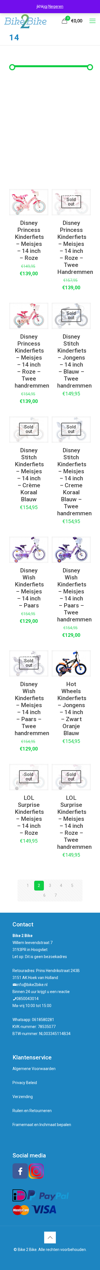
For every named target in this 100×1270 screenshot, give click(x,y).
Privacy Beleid (24, 1082)
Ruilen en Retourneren (32, 1110)
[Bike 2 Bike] (25, 21)
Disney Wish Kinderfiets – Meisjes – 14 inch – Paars (29, 588)
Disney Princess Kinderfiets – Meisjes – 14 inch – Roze (29, 240)
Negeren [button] (55, 6)
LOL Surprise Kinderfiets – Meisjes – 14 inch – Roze (29, 815)
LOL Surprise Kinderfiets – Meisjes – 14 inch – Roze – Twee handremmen (74, 822)
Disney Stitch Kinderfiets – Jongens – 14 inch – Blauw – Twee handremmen (74, 361)
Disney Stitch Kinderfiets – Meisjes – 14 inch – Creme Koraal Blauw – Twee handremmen (74, 482)
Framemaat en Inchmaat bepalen (41, 1124)
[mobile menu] (92, 21)
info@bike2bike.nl (32, 984)
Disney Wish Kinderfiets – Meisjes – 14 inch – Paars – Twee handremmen (74, 595)
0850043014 (27, 998)
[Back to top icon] (50, 1237)
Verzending (22, 1096)
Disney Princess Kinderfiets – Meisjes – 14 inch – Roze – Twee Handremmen (75, 247)
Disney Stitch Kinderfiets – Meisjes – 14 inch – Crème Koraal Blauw (29, 475)
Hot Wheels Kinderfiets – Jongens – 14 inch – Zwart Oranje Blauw (71, 709)
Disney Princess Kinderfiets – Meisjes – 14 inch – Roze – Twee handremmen (32, 361)
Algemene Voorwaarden (34, 1068)
